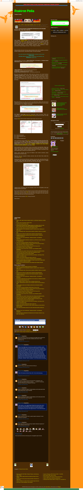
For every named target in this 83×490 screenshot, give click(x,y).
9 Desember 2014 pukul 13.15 (23, 426)
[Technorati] (43, 328)
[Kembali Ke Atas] (2, 487)
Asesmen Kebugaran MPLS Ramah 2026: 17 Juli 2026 (53, 474)
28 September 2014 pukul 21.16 (23, 375)
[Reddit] (37, 328)
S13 (37, 24)
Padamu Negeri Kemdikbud (28, 24)
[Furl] (34, 328)
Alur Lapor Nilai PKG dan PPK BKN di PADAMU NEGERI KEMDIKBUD (28, 258)
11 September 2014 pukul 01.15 (23, 341)
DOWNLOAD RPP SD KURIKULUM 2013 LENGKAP (61, 109)
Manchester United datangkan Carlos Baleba (25, 482)
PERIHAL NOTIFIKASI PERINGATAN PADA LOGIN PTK (26, 257)
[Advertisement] (31, 208)
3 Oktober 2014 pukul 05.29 (23, 399)
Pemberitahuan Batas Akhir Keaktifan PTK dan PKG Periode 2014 (28, 291)
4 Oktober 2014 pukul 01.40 (23, 411)
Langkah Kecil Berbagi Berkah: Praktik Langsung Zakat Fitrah (58, 67)
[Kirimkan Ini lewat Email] (33, 330)
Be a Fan (42, 320)
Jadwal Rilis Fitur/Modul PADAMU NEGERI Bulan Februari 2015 (27, 242)
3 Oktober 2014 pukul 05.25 (23, 384)
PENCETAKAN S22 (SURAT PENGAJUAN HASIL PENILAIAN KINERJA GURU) (30, 296)
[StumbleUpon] (40, 328)
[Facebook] (25, 328)
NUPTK (22, 24)
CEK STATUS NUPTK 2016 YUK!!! (22, 224)
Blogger (59, 486)
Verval (39, 24)
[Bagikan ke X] (35, 330)
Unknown (19, 336)
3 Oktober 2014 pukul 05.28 (23, 391)
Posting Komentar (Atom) (23, 469)
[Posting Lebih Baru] (15, 465)
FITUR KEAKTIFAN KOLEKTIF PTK (22, 280)
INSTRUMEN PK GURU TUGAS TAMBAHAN (24, 247)
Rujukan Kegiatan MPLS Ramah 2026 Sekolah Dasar (52, 476)
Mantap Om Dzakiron (55, 88)
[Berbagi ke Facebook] (36, 330)
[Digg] (20, 328)
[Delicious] (22, 328)
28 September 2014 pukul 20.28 (23, 367)
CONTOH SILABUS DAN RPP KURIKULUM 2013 (61, 115)
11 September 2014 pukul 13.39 (23, 360)
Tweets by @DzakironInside (60, 85)
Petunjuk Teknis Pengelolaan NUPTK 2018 (24, 222)
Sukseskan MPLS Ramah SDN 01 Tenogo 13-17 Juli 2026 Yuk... (54, 479)
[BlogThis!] (34, 330)
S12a (35, 24)
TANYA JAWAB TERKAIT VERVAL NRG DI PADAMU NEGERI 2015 (28, 281)
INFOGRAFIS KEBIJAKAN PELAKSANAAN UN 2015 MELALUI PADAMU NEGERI (30, 278)
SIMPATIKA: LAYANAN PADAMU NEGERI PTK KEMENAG (26, 266)
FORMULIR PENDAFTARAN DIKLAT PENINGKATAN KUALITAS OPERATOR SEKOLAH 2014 (61, 104)
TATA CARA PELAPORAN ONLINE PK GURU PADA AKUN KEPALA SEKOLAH (30, 307)
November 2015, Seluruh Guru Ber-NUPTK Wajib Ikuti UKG (27, 227)
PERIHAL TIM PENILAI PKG (21, 256)
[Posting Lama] (47, 465)
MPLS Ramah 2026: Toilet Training (49, 475)
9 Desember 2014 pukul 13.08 (23, 418)
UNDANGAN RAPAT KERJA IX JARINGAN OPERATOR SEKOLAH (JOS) (29, 298)
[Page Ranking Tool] (55, 155)
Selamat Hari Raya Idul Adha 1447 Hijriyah (59, 64)
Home (19, 24)
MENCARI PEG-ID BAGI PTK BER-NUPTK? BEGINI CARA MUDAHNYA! (29, 233)
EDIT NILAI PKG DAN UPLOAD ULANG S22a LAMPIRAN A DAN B (28, 252)
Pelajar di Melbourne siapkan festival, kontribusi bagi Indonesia (28, 480)
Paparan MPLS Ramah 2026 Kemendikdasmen (51, 478)
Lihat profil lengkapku (54, 151)
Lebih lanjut (65, 132)
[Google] (31, 328)
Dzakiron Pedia (24, 11)
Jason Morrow (48, 486)
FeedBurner (62, 128)
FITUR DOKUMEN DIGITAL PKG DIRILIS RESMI (25, 253)
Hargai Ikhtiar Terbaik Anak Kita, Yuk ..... (59, 57)
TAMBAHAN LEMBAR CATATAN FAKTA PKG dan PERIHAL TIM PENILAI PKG (30, 254)
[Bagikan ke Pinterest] (37, 330)
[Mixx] (28, 328)
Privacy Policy (59, 133)
